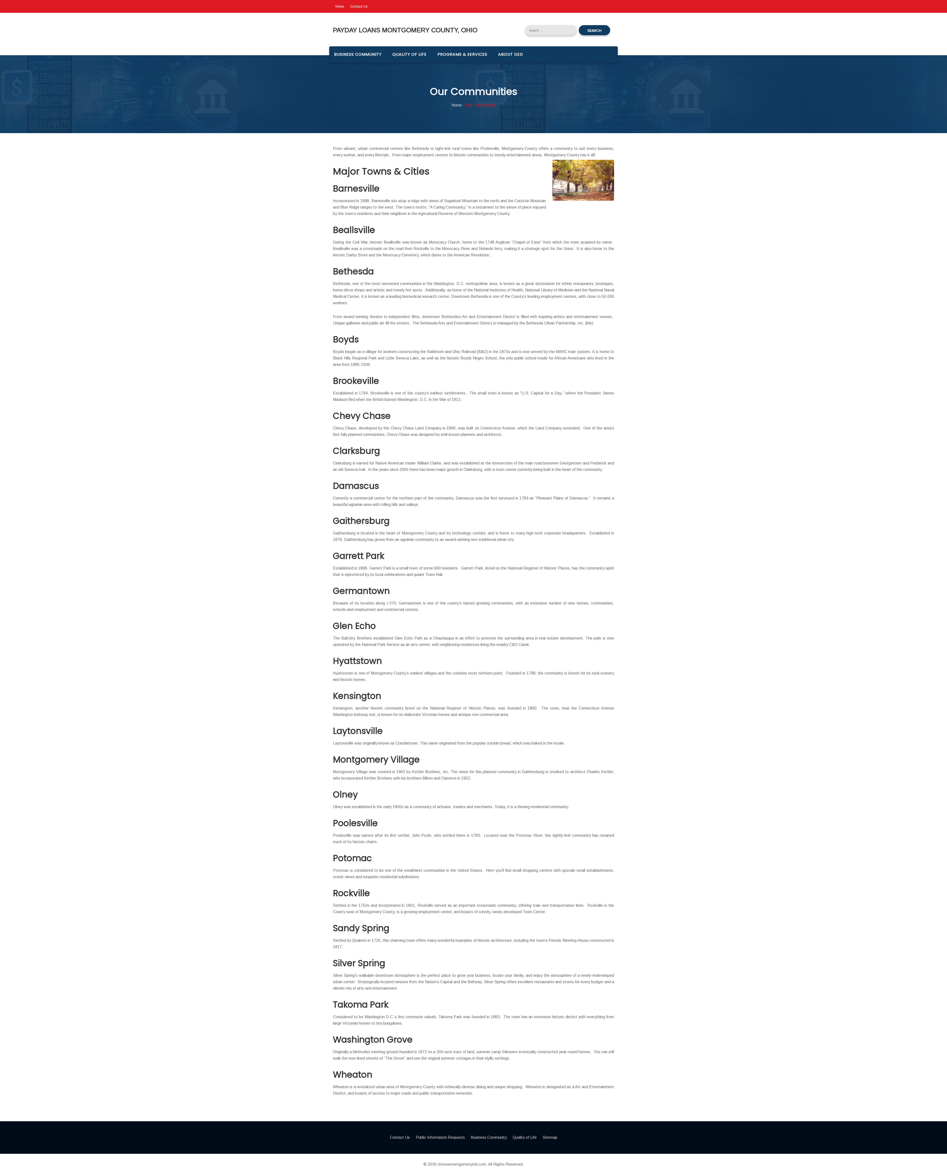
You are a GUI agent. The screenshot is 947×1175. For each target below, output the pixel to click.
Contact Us (359, 6)
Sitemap (550, 1137)
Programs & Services (462, 54)
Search (594, 30)
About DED (510, 54)
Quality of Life (409, 54)
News (339, 6)
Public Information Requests (440, 1137)
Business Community (358, 54)
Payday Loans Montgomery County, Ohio (405, 30)
